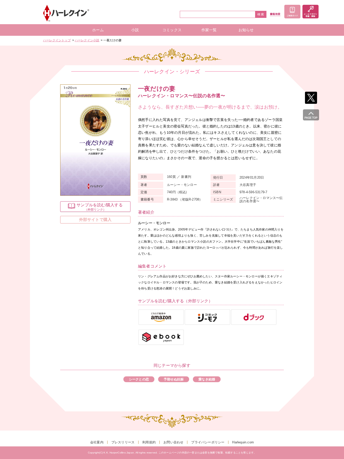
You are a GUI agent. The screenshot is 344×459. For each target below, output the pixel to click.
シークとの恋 (139, 379)
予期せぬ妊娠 (174, 379)
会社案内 (97, 442)
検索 (260, 14)
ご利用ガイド (292, 11)
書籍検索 (275, 14)
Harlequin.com (243, 442)
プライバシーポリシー (207, 442)
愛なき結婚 (206, 379)
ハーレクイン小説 (87, 40)
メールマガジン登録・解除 (310, 11)
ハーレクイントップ (57, 40)
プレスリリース (122, 442)
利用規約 (149, 442)
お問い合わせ (173, 442)
